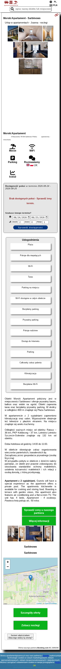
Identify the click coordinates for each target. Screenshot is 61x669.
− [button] (8, 567)
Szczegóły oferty (30, 612)
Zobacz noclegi (30, 625)
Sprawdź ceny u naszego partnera (39, 511)
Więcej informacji (39, 521)
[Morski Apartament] (12, 34)
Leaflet (39, 603)
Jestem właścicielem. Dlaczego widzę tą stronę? (20, 636)
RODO (58, 662)
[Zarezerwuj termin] (56, 15)
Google (46, 656)
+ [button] (8, 562)
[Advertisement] (30, 102)
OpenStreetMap (51, 603)
